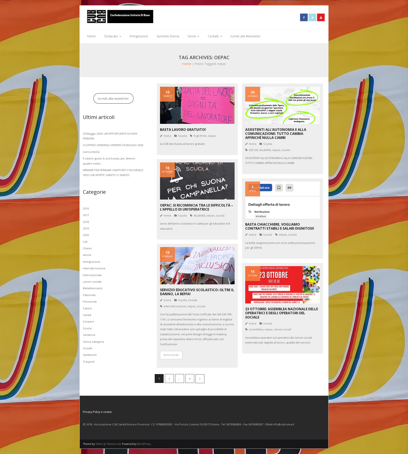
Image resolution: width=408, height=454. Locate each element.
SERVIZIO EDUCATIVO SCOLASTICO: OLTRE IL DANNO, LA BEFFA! (197, 292)
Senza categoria (93, 342)
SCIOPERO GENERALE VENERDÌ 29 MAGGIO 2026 (113, 145)
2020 (86, 235)
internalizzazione (175, 306)
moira (167, 136)
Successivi (200, 378)
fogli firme (200, 136)
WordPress (143, 444)
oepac (212, 136)
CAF (85, 242)
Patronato (89, 295)
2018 (86, 222)
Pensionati (90, 301)
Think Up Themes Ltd (108, 444)
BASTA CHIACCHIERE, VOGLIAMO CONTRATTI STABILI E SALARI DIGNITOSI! (279, 226)
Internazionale (92, 275)
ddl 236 (253, 150)
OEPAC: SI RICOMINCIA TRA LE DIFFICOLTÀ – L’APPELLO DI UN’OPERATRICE (196, 207)
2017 (86, 215)
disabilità (265, 150)
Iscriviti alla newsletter (113, 98)
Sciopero (88, 321)
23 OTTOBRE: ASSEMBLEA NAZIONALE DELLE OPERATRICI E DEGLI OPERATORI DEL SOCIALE (281, 313)
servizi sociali (282, 329)
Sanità (87, 315)
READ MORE (171, 355)
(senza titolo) (91, 152)
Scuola (182, 136)
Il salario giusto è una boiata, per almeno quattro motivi (109, 160)
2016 (86, 208)
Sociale (192, 300)
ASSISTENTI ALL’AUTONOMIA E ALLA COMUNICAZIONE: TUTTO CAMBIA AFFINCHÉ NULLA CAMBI (275, 133)
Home (186, 63)
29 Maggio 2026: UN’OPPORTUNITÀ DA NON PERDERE (110, 136)
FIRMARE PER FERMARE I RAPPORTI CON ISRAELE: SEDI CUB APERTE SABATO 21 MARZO (113, 172)
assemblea (256, 329)
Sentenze (89, 335)
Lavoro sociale (92, 282)
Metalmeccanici (93, 288)
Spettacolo (90, 355)
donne (87, 255)
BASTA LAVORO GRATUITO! (183, 129)
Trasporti (89, 361)
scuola (286, 150)
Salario (87, 308)
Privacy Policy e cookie (97, 412)
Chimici (87, 248)
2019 (86, 228)
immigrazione (91, 262)
